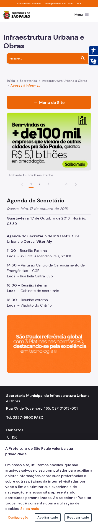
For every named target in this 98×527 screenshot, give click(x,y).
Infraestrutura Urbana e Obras (64, 81)
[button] (76, 184)
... (57, 184)
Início (11, 81)
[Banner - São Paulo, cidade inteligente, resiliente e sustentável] (49, 343)
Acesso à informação (29, 4)
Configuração (18, 517)
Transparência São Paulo (59, 4)
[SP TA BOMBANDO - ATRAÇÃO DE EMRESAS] (49, 141)
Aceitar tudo (47, 517)
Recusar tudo (78, 517)
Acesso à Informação (25, 85)
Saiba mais (29, 508)
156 (79, 4)
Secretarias (28, 81)
